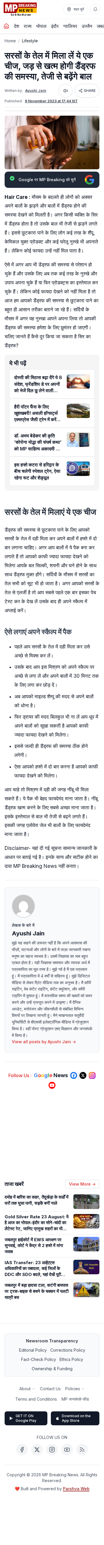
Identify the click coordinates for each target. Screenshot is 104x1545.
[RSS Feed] (82, 1449)
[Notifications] (95, 9)
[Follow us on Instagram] (92, 1075)
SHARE (90, 90)
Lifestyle (30, 40)
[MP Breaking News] (20, 9)
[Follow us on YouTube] (52, 1085)
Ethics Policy (71, 1359)
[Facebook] (22, 1449)
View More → (82, 1184)
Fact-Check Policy (38, 1359)
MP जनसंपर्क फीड (75, 1399)
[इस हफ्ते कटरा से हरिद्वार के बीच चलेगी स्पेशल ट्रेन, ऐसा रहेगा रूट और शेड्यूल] (78, 468)
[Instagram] (52, 1449)
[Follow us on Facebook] (73, 1075)
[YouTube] (67, 1449)
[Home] (6, 26)
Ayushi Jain (35, 90)
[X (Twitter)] (37, 1449)
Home (10, 40)
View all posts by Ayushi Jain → (44, 1041)
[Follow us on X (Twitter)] (82, 1075)
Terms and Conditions (36, 1399)
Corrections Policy (67, 1350)
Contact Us (50, 1388)
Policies (72, 1388)
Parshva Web (76, 1488)
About (25, 1388)
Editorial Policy (33, 1350)
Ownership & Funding (52, 1368)
